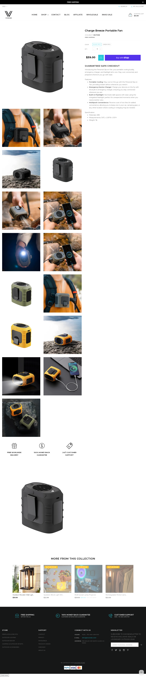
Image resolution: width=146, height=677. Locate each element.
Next (138, 580)
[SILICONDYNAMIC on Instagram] (124, 650)
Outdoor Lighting (9, 637)
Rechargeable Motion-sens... (116, 595)
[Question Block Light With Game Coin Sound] (57, 579)
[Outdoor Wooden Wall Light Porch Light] (26, 579)
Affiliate (78, 15)
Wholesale (92, 15)
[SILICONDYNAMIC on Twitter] (116, 650)
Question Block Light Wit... (53, 595)
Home (34, 15)
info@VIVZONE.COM (89, 638)
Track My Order (44, 644)
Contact (55, 15)
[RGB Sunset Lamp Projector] (88, 579)
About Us (41, 650)
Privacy (41, 637)
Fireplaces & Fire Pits (10, 634)
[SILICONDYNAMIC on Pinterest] (128, 650)
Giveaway (41, 647)
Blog (66, 15)
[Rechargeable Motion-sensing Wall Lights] (119, 579)
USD (4, 6)
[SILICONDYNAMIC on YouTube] (120, 650)
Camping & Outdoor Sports (12, 644)
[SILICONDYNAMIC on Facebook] (112, 650)
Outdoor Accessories (10, 647)
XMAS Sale (107, 15)
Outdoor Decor (8, 640)
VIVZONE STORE (79, 663)
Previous (8, 580)
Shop (43, 15)
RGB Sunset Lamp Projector (85, 595)
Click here (4, 675)
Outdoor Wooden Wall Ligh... (23, 595)
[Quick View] (37, 567)
